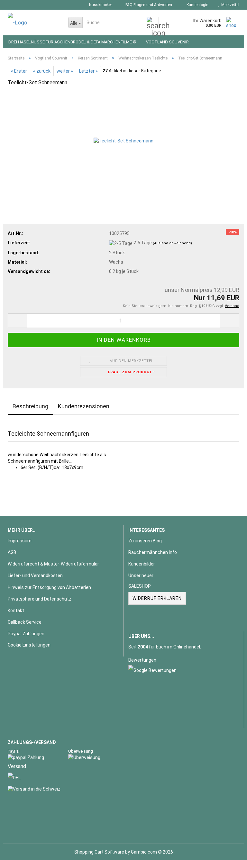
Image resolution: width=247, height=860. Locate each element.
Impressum (20, 540)
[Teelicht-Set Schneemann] (123, 140)
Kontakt (16, 610)
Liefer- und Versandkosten (35, 575)
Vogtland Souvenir (167, 42)
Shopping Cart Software (99, 852)
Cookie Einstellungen (29, 644)
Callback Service (24, 622)
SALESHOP (139, 586)
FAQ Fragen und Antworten (148, 5)
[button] (17, 320)
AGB (12, 552)
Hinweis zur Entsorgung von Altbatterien (49, 587)
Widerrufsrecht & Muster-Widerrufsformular (53, 563)
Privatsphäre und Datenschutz (39, 599)
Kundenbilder (141, 563)
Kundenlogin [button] (196, 5)
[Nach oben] (229, 850)
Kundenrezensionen (83, 406)
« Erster (19, 71)
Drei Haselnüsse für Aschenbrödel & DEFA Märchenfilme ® (72, 42)
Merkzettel (229, 5)
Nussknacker (100, 5)
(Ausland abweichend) (172, 243)
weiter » (65, 71)
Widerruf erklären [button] (157, 598)
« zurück (41, 71)
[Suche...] (153, 23)
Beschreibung (30, 406)
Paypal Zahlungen (26, 633)
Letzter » (88, 71)
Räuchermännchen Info (152, 552)
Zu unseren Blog (145, 540)
